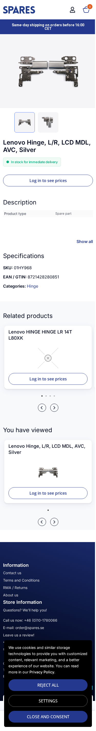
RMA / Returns (15, 587)
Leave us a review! (18, 635)
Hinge (32, 286)
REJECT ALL (48, 685)
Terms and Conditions (21, 580)
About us (10, 595)
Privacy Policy (41, 672)
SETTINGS (48, 701)
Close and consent (48, 717)
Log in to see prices (48, 180)
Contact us (12, 573)
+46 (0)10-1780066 (40, 620)
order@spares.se (29, 627)
